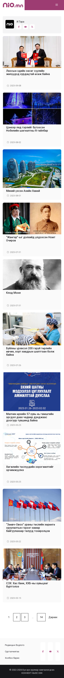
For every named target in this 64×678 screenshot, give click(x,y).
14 (41, 617)
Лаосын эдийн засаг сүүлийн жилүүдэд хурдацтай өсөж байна (28, 72)
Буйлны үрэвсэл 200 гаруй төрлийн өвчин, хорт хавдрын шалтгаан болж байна (30, 351)
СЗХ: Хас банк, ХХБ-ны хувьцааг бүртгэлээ (27, 585)
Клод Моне (13, 292)
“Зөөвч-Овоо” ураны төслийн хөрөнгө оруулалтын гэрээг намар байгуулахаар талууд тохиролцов (30, 528)
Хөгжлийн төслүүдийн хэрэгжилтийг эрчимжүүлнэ (30, 468)
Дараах (53, 617)
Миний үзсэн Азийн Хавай (23, 190)
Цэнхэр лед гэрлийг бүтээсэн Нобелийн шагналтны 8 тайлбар (27, 129)
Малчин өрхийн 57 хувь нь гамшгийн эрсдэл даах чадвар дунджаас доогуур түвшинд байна (30, 417)
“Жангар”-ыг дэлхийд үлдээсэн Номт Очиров (30, 239)
